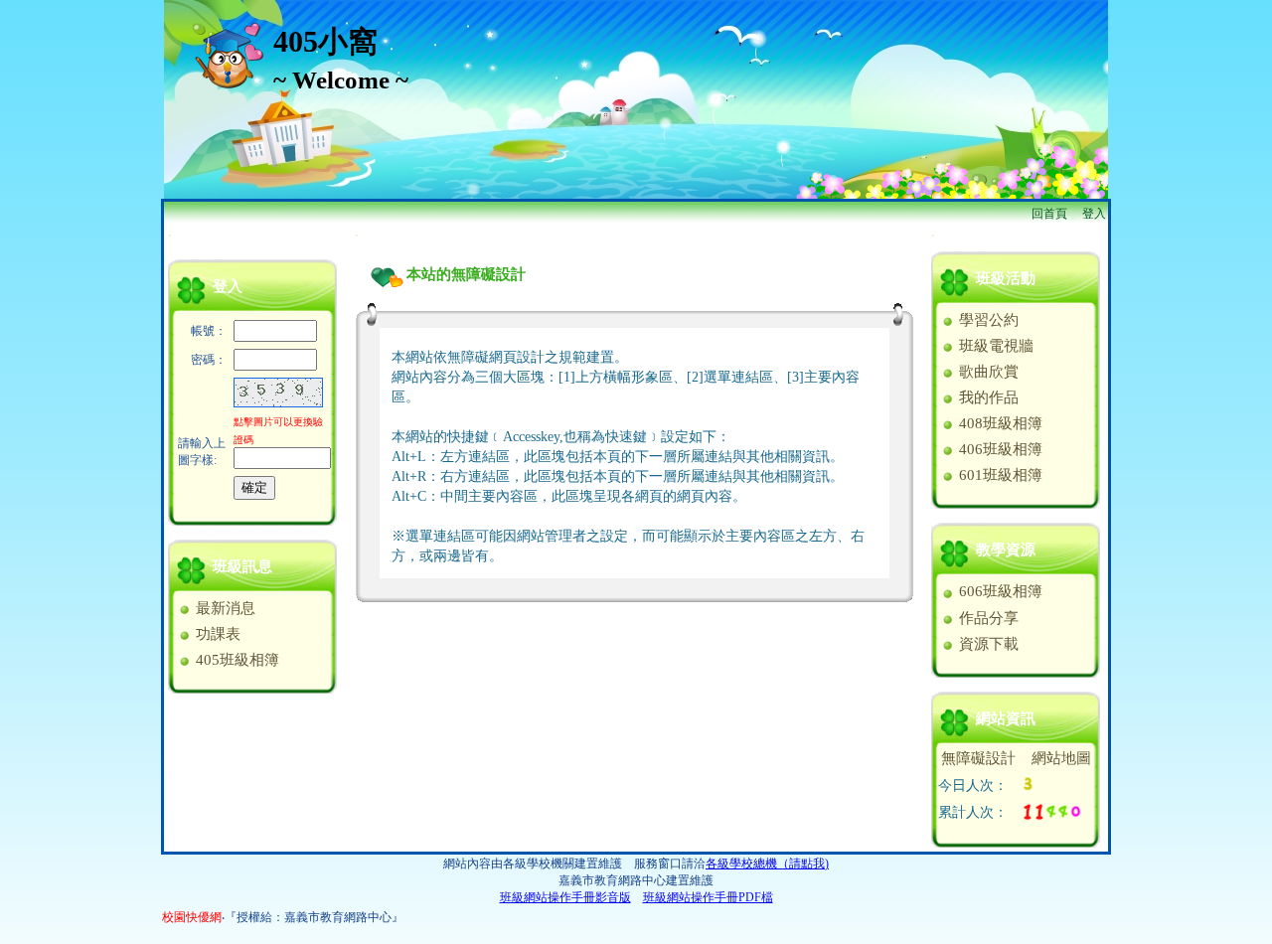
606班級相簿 (998, 591)
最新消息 (223, 608)
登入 (1094, 214)
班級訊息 (242, 566)
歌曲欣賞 (987, 372)
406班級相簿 (998, 449)
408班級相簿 (998, 423)
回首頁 (1049, 214)
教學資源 (1005, 549)
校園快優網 (192, 917)
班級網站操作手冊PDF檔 (708, 897)
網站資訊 (1005, 718)
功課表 (216, 634)
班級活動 (1005, 278)
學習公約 (987, 320)
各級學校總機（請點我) (767, 863)
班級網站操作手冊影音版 (565, 897)
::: (169, 235)
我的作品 (987, 397)
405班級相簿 (235, 660)
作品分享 (987, 618)
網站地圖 (1061, 758)
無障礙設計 (978, 758)
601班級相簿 (998, 475)
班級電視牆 (994, 346)
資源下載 (987, 644)
